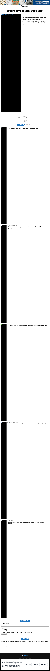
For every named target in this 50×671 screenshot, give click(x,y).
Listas (2, 628)
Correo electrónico (5, 626)
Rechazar (36, 664)
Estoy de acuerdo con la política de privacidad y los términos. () (18, 632)
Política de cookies (6, 667)
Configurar (43, 664)
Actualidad (5, 629)
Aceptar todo (28, 664)
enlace (30, 632)
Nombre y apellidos (5, 623)
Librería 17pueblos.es (7, 630)
